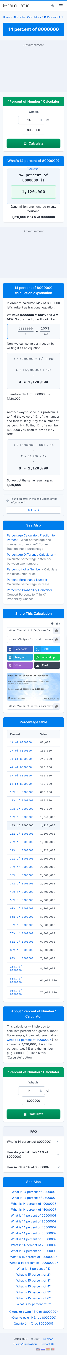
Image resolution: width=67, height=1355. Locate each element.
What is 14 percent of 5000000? (33, 1233)
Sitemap (48, 1338)
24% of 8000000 (22, 850)
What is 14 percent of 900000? (33, 1192)
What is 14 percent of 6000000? (33, 1239)
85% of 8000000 (22, 950)
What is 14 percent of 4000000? (33, 1227)
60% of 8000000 (22, 908)
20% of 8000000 (22, 842)
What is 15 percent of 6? (33, 1298)
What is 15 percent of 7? (34, 1304)
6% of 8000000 (21, 783)
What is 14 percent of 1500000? (33, 1209)
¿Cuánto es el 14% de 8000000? (34, 1317)
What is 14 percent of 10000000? (33, 1257)
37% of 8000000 (22, 883)
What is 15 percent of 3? (33, 1280)
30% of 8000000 (22, 867)
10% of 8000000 (22, 792)
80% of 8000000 (22, 941)
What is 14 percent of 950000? (33, 1198)
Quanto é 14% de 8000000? (33, 1323)
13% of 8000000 (22, 817)
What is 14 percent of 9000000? (33, 1251)
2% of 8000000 (21, 750)
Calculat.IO (21, 1338)
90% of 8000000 (22, 958)
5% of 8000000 (21, 775)
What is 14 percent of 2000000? (33, 1215)
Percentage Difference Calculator (30, 554)
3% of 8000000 (21, 759)
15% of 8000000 (22, 833)
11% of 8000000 (22, 800)
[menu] (60, 6)
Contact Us (47, 1344)
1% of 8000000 (21, 742)
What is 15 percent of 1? (33, 1268)
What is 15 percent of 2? (33, 1274)
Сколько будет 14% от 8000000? (33, 1311)
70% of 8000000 (22, 925)
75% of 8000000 (22, 933)
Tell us (32, 510)
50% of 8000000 (22, 900)
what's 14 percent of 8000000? (29, 1040)
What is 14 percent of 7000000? (33, 1245)
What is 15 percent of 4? (33, 1286)
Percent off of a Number (24, 569)
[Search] (53, 6)
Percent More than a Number (27, 580)
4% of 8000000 (21, 767)
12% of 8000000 (22, 808)
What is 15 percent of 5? (33, 1292)
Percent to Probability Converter (29, 590)
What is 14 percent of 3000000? (33, 1221)
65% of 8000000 (22, 916)
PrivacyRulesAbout (25, 1344)
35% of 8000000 (22, 875)
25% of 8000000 (22, 858)
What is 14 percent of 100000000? (33, 1263)
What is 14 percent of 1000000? (33, 1203)
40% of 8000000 (22, 891)
